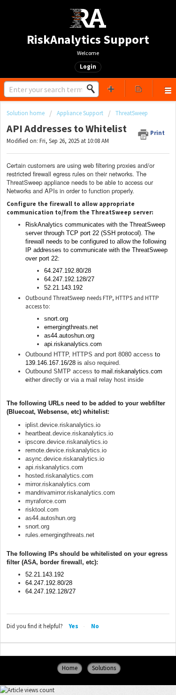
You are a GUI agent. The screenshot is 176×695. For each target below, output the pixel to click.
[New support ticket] (111, 88)
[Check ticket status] (138, 88)
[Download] (70, 345)
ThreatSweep (131, 113)
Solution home (26, 113)
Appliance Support (80, 113)
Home (69, 668)
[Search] (93, 89)
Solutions (104, 668)
